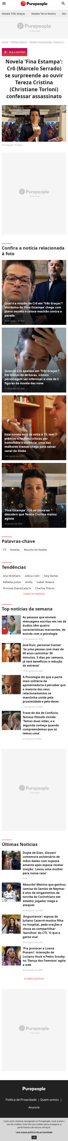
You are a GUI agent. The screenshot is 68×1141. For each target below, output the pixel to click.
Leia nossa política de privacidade (34, 1132)
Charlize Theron (45, 588)
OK (34, 1137)
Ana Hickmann (12, 576)
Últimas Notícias (19, 42)
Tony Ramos (51, 576)
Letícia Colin (32, 576)
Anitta (28, 582)
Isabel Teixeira (45, 582)
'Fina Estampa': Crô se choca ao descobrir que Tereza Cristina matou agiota (31, 514)
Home (5, 42)
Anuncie (34, 1107)
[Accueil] (34, 3)
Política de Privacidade (21, 1100)
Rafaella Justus (12, 582)
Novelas (15, 549)
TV (4, 549)
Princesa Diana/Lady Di (17, 588)
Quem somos (49, 1100)
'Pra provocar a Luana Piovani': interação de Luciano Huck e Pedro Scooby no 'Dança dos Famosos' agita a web (44, 956)
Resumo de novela (35, 549)
